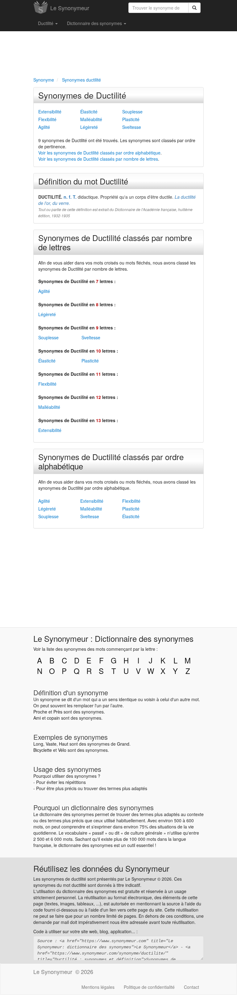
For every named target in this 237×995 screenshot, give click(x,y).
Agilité (44, 127)
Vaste (51, 744)
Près (57, 712)
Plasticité (130, 119)
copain (53, 718)
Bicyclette (42, 750)
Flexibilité (47, 119)
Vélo (62, 750)
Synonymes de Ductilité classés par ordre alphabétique (111, 461)
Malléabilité (91, 119)
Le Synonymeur (69, 8)
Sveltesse (131, 127)
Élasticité (89, 111)
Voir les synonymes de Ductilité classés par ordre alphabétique (99, 153)
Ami (37, 718)
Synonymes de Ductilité (82, 95)
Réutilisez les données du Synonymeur (101, 868)
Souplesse (132, 111)
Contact (191, 987)
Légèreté (89, 127)
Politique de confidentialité (149, 987)
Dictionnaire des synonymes (95, 23)
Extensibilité (49, 111)
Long (38, 744)
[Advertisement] (118, 52)
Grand (123, 744)
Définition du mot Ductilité (83, 181)
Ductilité (46, 23)
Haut (63, 744)
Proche (40, 712)
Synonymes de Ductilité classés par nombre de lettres (115, 242)
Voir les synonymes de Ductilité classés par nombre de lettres (98, 159)
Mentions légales (97, 987)
